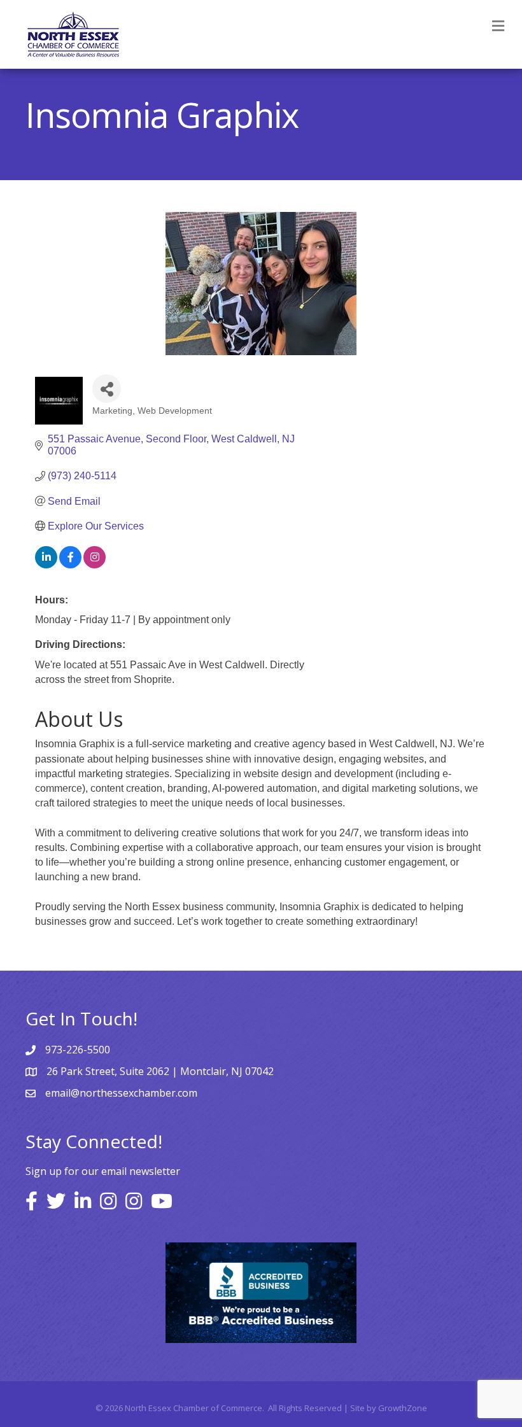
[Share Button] (106, 388)
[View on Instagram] (94, 564)
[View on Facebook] (70, 564)
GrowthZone (402, 1408)
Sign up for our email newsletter (102, 1171)
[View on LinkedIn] (46, 564)
